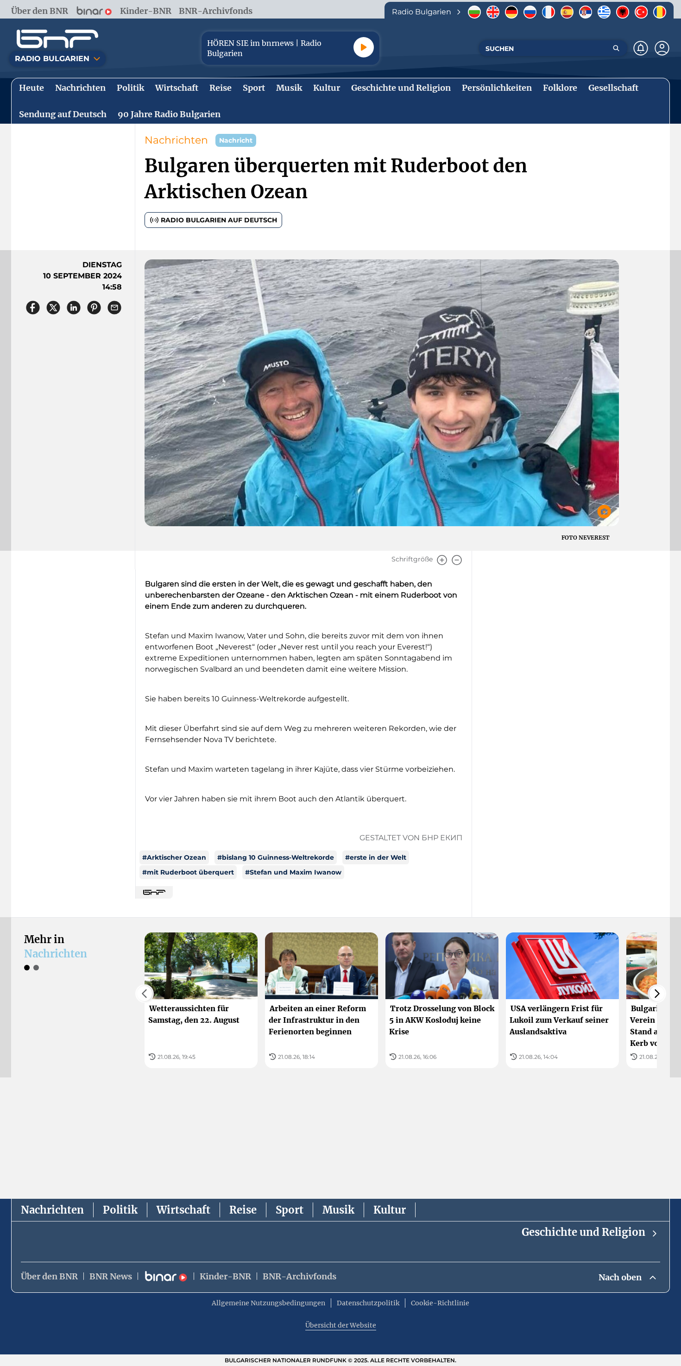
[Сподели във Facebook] (32, 307)
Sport (289, 1209)
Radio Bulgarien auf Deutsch (219, 220)
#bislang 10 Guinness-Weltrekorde (275, 857)
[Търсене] (616, 48)
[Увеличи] (442, 560)
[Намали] (456, 560)
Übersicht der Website (340, 1325)
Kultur (389, 1209)
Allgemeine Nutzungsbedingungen (268, 1303)
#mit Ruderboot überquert (188, 872)
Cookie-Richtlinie (440, 1303)
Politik (120, 1209)
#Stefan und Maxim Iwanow (293, 872)
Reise (243, 1209)
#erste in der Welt (375, 857)
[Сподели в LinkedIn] (73, 307)
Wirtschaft (183, 1209)
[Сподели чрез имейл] (114, 307)
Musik (338, 1209)
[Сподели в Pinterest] (94, 307)
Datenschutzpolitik (368, 1303)
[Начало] (57, 39)
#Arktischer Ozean (174, 857)
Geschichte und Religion (583, 1232)
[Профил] (662, 48)
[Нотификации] (641, 48)
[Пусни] (363, 47)
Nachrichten (176, 140)
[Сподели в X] (53, 307)
